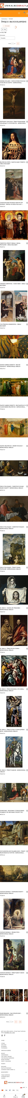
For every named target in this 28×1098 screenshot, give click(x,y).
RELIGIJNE (11, 19)
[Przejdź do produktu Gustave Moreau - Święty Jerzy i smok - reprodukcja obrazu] (14, 954)
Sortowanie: (2, 35)
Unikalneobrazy (4, 19)
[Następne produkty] (15, 1021)
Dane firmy (3, 1045)
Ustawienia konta (5, 1076)
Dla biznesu (4, 1046)
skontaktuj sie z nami (9, 1032)
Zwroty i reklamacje (6, 1061)
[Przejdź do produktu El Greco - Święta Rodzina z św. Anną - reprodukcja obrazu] (14, 670)
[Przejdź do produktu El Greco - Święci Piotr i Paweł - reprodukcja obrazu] (14, 630)
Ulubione (3, 1078)
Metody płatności (5, 1059)
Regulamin (3, 1066)
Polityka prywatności (6, 1068)
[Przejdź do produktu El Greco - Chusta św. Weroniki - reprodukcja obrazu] (14, 589)
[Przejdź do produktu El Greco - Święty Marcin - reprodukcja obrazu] (14, 752)
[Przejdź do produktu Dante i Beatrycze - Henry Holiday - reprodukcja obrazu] (14, 427)
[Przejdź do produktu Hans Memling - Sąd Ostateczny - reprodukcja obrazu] (14, 995)
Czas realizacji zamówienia (7, 1058)
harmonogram (4, 1055)
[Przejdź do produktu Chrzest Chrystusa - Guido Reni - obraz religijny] (14, 265)
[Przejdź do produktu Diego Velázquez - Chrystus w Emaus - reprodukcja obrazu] (14, 508)
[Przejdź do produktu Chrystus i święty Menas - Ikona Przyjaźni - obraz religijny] (14, 225)
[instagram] (2, 1035)
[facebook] (4, 1035)
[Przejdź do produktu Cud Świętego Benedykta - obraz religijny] (14, 306)
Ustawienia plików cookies (7, 1069)
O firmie (3, 1043)
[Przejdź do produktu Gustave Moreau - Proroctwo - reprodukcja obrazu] (14, 914)
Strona (9, 43)
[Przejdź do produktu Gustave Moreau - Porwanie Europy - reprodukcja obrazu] (14, 873)
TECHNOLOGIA (4, 1048)
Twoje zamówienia (5, 1075)
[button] (3, 13)
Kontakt (3, 1053)
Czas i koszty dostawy (6, 1056)
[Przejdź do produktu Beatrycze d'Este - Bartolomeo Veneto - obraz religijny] (14, 144)
